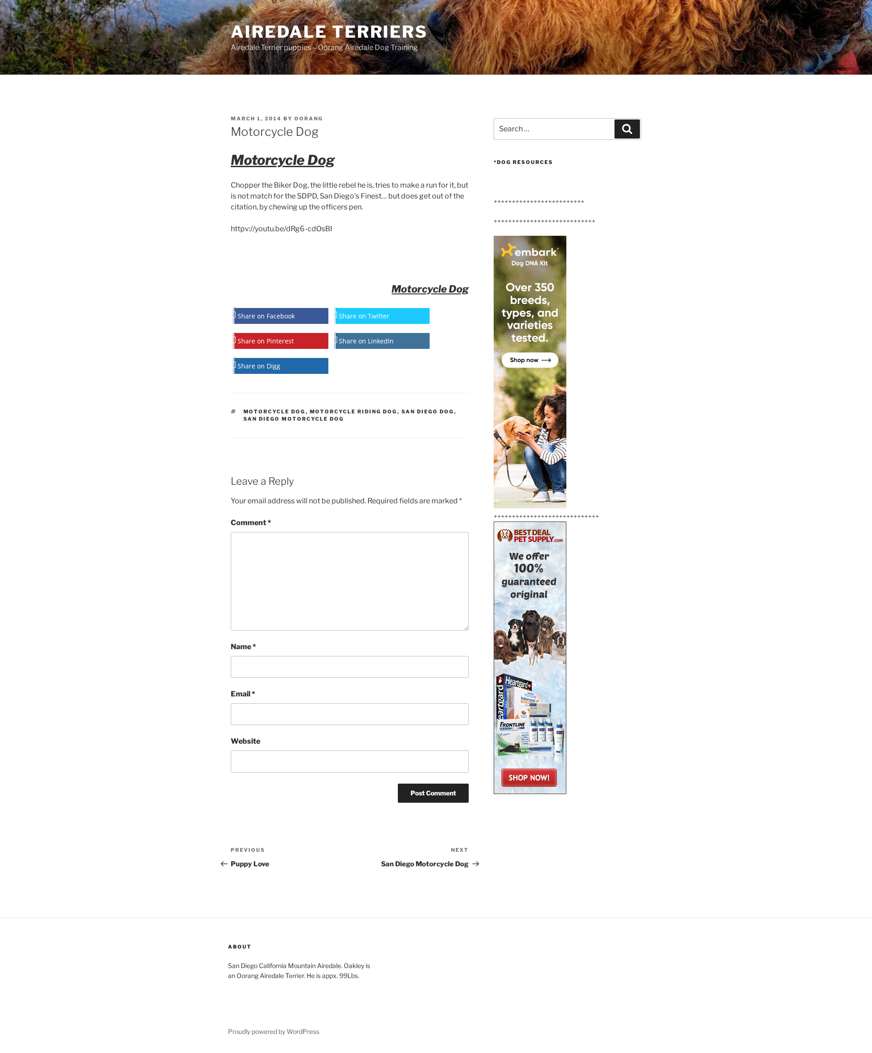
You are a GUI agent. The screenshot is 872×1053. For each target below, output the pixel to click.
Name (243, 646)
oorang (308, 118)
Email (243, 694)
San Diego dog (427, 411)
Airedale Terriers (329, 32)
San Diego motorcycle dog (293, 419)
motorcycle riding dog (353, 411)
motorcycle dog (274, 411)
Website (245, 741)
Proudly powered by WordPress (273, 1031)
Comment (251, 522)
